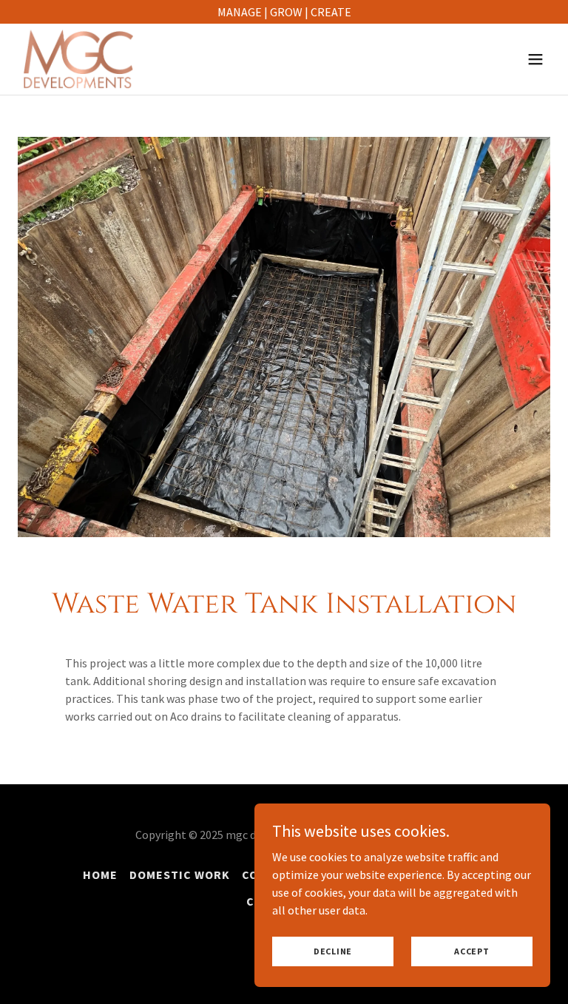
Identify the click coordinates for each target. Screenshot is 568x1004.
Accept (472, 951)
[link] (78, 59)
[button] (535, 59)
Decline (333, 951)
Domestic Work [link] (179, 874)
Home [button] (100, 874)
